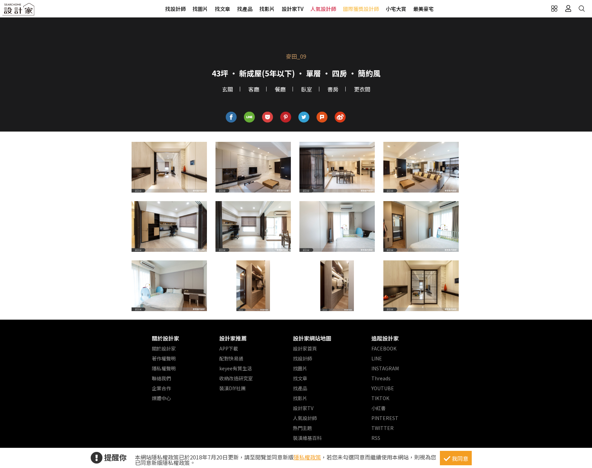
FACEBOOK (383, 348)
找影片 (267, 8)
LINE (376, 358)
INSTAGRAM (385, 368)
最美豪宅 (423, 8)
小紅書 (378, 408)
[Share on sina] (340, 117)
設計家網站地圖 (312, 338)
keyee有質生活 (235, 368)
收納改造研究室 (236, 378)
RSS (375, 437)
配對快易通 (231, 358)
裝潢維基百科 (307, 437)
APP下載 (228, 348)
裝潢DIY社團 (232, 388)
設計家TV (293, 8)
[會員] (568, 8)
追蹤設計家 (385, 338)
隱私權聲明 (164, 368)
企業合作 (161, 388)
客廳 (253, 89)
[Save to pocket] (267, 117)
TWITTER (382, 427)
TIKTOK (380, 398)
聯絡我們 (161, 378)
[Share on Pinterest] (286, 117)
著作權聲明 (164, 358)
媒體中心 (161, 398)
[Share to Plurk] (322, 117)
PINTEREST (384, 418)
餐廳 (280, 89)
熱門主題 (302, 427)
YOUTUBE (382, 388)
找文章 (222, 8)
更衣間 (362, 89)
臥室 (306, 89)
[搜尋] (582, 8)
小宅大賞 (396, 8)
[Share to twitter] (304, 117)
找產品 (244, 8)
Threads (381, 378)
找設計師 (175, 8)
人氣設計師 (323, 8)
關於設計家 (165, 338)
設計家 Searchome (19, 11)
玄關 (227, 89)
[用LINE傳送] (249, 117)
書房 (333, 89)
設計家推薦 (233, 338)
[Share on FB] (231, 117)
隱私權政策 (307, 457)
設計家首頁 (305, 348)
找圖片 (200, 8)
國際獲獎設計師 (361, 8)
